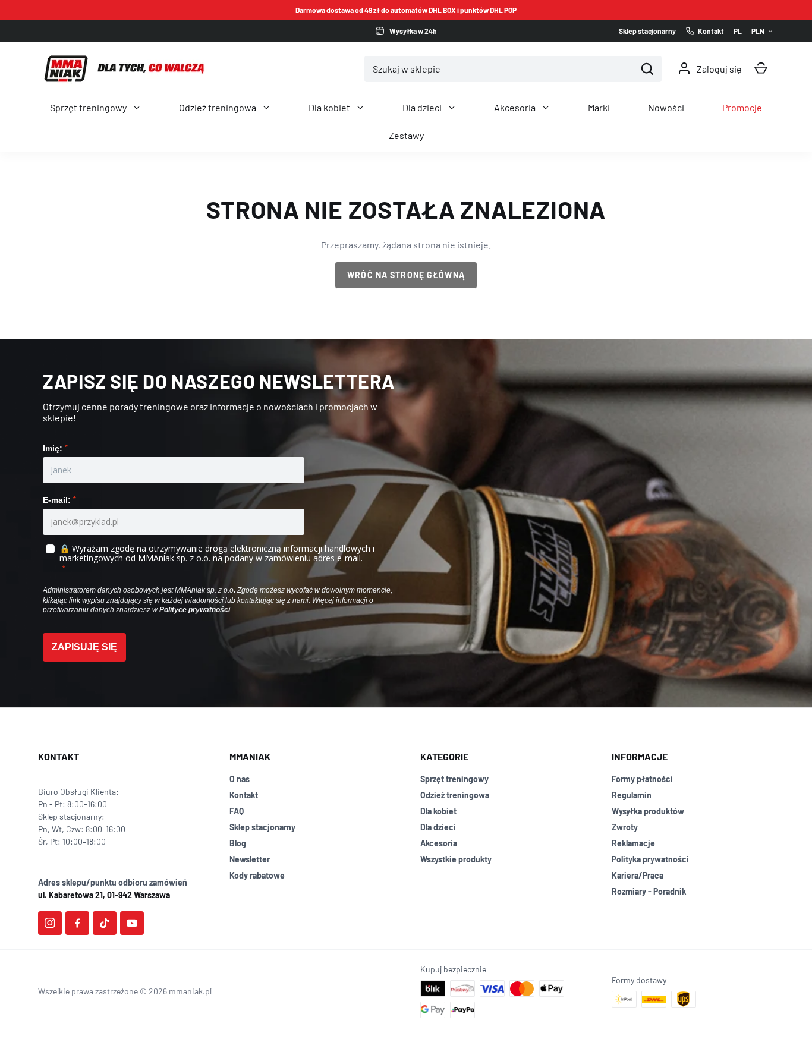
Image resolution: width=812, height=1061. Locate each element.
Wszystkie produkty (456, 859)
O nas (239, 779)
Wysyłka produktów (648, 811)
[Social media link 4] (132, 923)
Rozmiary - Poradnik (649, 891)
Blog (237, 843)
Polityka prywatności (650, 859)
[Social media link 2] (77, 923)
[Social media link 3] (105, 923)
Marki (599, 107)
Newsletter (249, 859)
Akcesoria (515, 107)
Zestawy (406, 135)
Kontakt (243, 795)
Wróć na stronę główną (406, 275)
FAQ (236, 811)
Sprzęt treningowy (88, 107)
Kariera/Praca (637, 875)
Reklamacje (633, 843)
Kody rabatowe (257, 875)
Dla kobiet (329, 107)
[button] (761, 68)
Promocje (742, 107)
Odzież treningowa (217, 107)
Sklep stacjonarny (262, 827)
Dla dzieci (422, 107)
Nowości (666, 107)
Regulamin (632, 795)
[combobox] (499, 69)
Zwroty (625, 827)
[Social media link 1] (50, 923)
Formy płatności (642, 779)
